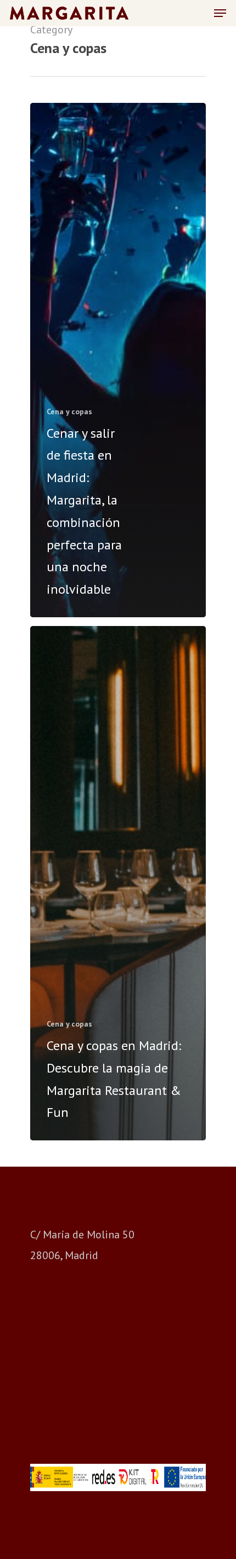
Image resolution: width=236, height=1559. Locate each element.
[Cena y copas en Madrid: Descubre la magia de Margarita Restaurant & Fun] (118, 883)
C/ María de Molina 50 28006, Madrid (82, 1244)
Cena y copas (69, 411)
